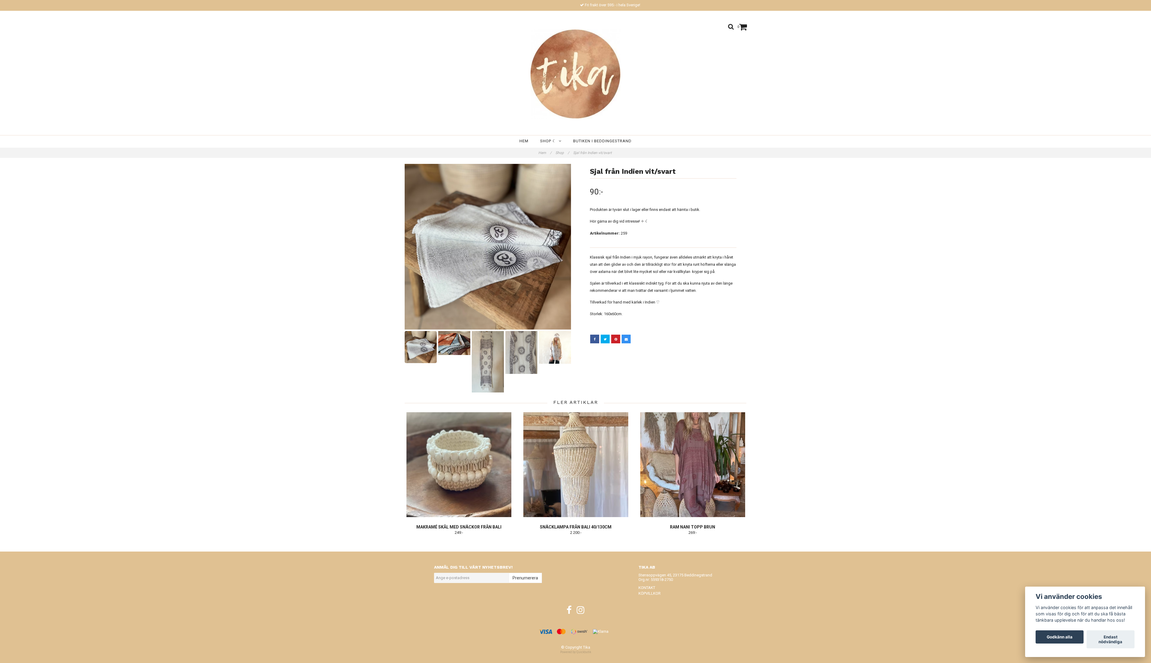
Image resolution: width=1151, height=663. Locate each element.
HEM (523, 141)
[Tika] (575, 74)
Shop (562, 153)
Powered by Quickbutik (575, 652)
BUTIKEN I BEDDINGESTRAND (602, 141)
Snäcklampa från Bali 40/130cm (575, 527)
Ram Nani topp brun (692, 527)
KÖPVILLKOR (649, 593)
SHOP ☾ (549, 141)
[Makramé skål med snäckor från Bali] (459, 464)
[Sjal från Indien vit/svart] (488, 247)
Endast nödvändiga (1110, 639)
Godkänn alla (1059, 637)
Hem (545, 153)
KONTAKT (646, 587)
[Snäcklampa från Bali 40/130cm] (576, 464)
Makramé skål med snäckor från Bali (458, 527)
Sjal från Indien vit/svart (593, 153)
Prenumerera (525, 578)
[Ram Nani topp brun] (692, 464)
